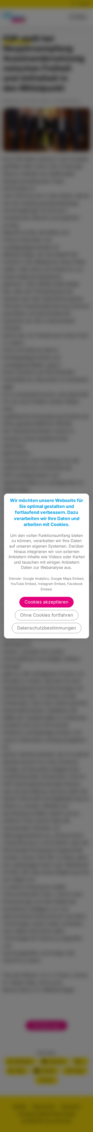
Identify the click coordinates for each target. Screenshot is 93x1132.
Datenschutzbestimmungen (46, 628)
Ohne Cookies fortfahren (46, 615)
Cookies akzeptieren (46, 602)
